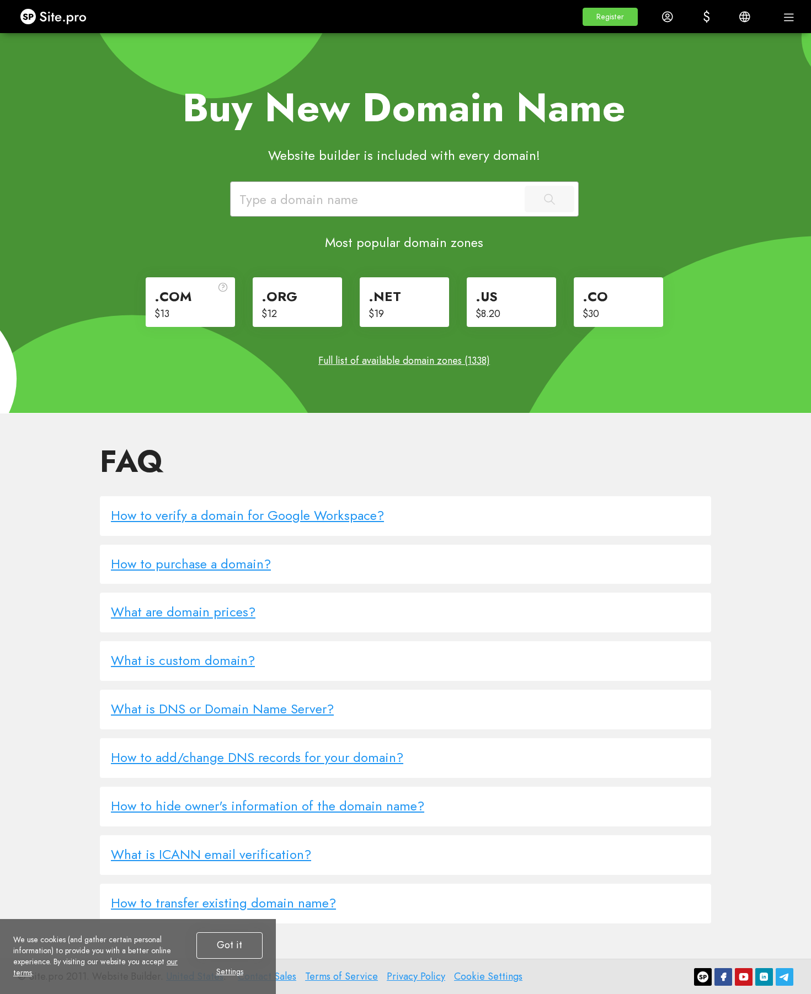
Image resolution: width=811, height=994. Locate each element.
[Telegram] (784, 977)
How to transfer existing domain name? (223, 902)
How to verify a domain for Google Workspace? (247, 515)
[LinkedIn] (764, 977)
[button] (610, 17)
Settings (229, 971)
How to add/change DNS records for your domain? (257, 757)
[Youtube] (744, 977)
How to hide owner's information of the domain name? (267, 805)
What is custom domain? (183, 660)
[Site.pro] (703, 977)
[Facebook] (723, 977)
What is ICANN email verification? (211, 854)
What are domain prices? (183, 611)
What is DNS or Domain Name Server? (222, 708)
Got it (229, 945)
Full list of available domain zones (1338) (404, 360)
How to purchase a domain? (191, 563)
